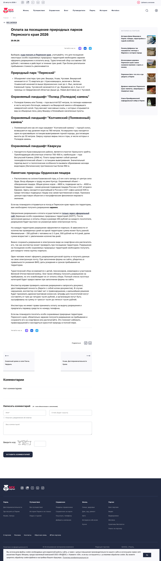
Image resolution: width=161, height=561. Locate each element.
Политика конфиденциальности (15, 547)
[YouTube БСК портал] (32, 488)
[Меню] (156, 10)
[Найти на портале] (147, 10)
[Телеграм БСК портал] (42, 488)
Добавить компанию (63, 520)
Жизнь (26, 10)
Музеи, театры (8, 516)
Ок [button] (147, 555)
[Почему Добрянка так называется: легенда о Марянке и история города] (151, 51)
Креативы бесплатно (116, 524)
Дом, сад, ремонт (88, 511)
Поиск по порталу (115, 528)
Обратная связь (41, 535)
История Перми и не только (40, 511)
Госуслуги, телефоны (64, 516)
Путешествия (39, 10)
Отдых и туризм (36, 516)
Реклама (17, 535)
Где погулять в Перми (11, 511)
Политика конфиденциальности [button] (75, 557)
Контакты (27, 535)
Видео (110, 511)
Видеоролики (113, 516)
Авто (84, 516)
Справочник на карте (64, 511)
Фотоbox (115, 10)
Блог (66, 10)
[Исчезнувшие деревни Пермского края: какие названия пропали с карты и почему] (151, 63)
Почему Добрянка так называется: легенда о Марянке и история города (131, 51)
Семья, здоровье (88, 507)
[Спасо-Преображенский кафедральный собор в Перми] (151, 101)
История (103, 10)
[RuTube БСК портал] (27, 2)
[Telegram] (86, 344)
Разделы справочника (64, 507)
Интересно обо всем (90, 520)
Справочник (54, 10)
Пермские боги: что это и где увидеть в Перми (132, 76)
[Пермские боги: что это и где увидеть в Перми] (151, 77)
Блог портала (113, 507)
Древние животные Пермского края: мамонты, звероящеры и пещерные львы (133, 89)
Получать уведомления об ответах (18, 418)
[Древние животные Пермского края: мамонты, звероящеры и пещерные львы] (151, 89)
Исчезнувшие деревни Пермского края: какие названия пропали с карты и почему (132, 64)
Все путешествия (36, 507)
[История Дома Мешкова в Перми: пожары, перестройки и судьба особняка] (151, 39)
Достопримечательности (12, 507)
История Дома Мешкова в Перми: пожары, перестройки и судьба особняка (133, 38)
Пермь (92, 10)
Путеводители (79, 10)
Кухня (84, 524)
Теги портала (55, 535)
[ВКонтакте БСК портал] (38, 2)
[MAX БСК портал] (22, 2)
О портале (7, 535)
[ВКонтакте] (90, 344)
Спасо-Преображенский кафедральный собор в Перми (133, 100)
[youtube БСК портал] (33, 2)
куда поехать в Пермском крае (36, 55)
